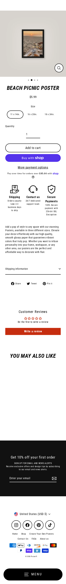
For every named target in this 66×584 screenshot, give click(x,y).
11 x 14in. (15, 114)
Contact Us (23, 539)
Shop (23, 534)
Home (15, 534)
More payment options (33, 167)
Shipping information (16, 268)
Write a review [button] (33, 331)
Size (33, 106)
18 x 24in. (49, 114)
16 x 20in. (32, 114)
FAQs (34, 539)
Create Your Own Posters (41, 534)
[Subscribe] (53, 478)
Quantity (9, 126)
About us (44, 539)
